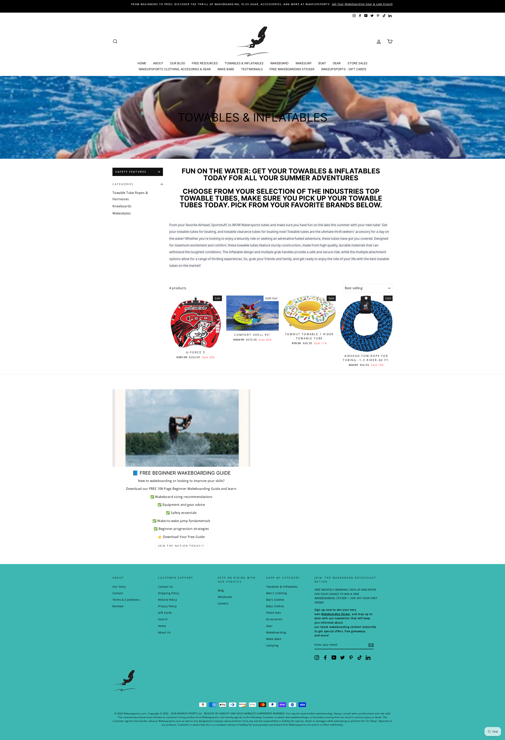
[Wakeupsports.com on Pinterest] (351, 657)
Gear (269, 626)
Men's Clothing (276, 593)
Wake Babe (273, 639)
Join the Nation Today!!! (181, 545)
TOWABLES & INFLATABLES (244, 63)
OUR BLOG (177, 63)
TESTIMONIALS (252, 69)
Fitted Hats (273, 613)
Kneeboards (121, 206)
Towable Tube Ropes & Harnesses (130, 196)
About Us (164, 632)
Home (162, 626)
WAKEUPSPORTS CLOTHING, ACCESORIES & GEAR (175, 69)
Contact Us (165, 586)
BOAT (322, 63)
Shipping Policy (168, 593)
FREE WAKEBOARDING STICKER (291, 69)
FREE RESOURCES (205, 63)
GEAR (337, 63)
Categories (123, 184)
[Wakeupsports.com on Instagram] (316, 657)
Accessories (274, 619)
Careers (223, 603)
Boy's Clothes (275, 600)
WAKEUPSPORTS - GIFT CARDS (343, 69)
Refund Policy (167, 600)
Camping (272, 645)
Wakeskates (121, 213)
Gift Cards (165, 613)
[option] (252, 4)
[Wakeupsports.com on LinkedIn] (368, 657)
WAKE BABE (225, 69)
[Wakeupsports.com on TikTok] (359, 657)
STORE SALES (358, 63)
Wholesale (225, 597)
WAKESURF (304, 63)
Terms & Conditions (126, 600)
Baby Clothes (275, 606)
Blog (221, 590)
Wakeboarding (276, 632)
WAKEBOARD (279, 63)
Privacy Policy (167, 606)
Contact (117, 593)
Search (162, 619)
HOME (141, 63)
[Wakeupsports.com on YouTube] (334, 657)
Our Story (119, 586)
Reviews (118, 606)
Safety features (131, 171)
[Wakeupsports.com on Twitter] (342, 657)
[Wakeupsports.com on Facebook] (325, 657)
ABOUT (158, 63)
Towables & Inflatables (282, 586)
